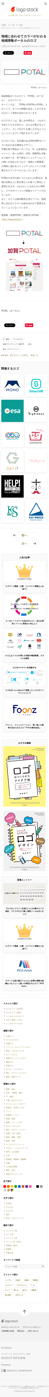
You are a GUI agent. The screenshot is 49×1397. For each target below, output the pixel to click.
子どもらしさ (21, 1285)
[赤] (5, 1186)
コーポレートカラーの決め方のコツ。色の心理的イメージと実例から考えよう (24, 622)
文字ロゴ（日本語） (20, 355)
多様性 (6, 355)
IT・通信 (19, 25)
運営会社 (20, 1331)
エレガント (9, 1285)
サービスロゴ (18, 339)
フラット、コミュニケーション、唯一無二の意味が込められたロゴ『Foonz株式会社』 (24, 726)
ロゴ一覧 (11, 25)
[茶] (23, 1186)
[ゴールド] (8, 1190)
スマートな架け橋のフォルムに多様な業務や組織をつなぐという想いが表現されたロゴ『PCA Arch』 (24, 983)
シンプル (8, 1280)
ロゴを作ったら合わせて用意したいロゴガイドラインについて (24, 691)
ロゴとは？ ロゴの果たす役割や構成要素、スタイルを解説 (24, 656)
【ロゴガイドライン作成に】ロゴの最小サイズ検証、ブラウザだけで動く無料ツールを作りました (24, 911)
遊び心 (25, 1290)
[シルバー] (5, 1190)
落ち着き (8, 1295)
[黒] (37, 1186)
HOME (3, 25)
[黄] (12, 1186)
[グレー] (41, 1186)
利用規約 (24, 1388)
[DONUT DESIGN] (13, 1357)
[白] (34, 1186)
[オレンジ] (8, 1186)
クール (32, 1285)
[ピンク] (30, 1186)
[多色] (12, 1190)
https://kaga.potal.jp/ (12, 219)
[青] (19, 1186)
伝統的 (26, 1280)
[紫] (26, 1186)
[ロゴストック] (24, 9)
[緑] (16, 1186)
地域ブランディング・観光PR (13, 344)
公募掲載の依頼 (7, 1331)
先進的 (17, 1280)
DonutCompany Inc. (28, 1391)
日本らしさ (19, 1295)
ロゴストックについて (10, 1327)
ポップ (7, 1290)
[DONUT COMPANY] (16, 1370)
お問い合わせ (32, 1331)
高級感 (33, 1290)
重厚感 (35, 1280)
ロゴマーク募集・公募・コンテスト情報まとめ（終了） (24, 587)
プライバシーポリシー (32, 1327)
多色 (29, 344)
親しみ (35, 355)
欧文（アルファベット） (11, 349)
